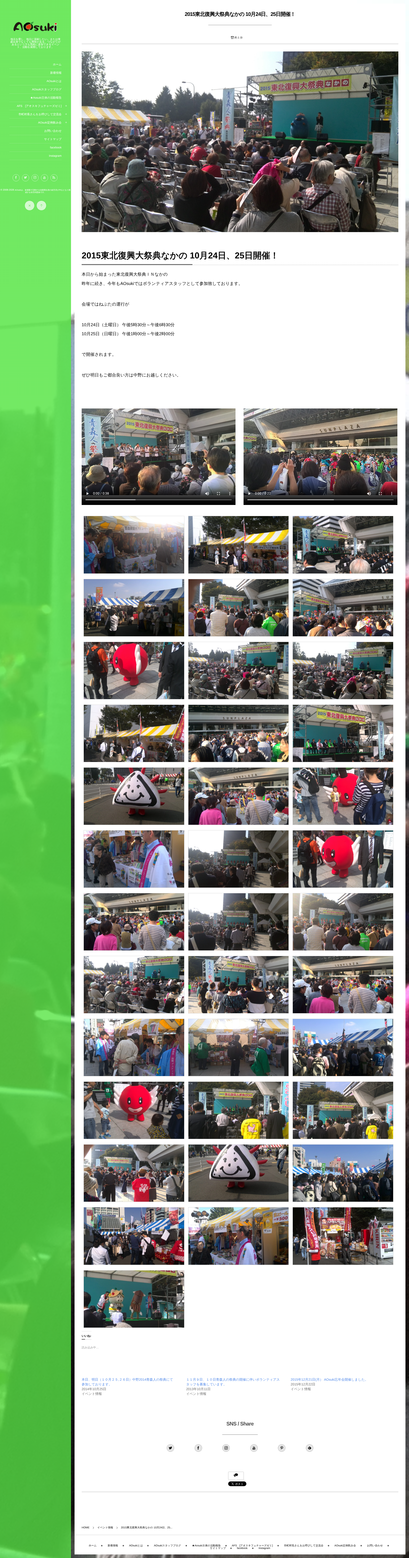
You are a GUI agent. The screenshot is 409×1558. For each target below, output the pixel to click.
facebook (56, 147)
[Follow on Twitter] (25, 177)
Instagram (55, 155)
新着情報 (56, 72)
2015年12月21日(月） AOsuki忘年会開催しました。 (329, 1379)
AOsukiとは (54, 81)
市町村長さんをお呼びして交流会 (40, 114)
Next (390, 1506)
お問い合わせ (53, 131)
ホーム (57, 64)
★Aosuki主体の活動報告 (46, 97)
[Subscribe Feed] (54, 177)
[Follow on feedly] (309, 1448)
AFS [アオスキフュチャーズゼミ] (39, 106)
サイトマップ (53, 139)
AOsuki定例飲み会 (50, 122)
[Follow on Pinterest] (281, 1448)
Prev (90, 1506)
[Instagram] (35, 177)
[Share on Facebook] (16, 177)
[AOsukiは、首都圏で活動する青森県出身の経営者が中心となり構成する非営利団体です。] (35, 32)
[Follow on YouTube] (254, 1448)
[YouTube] (44, 177)
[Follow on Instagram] (226, 1448)
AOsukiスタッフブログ (47, 89)
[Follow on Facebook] (198, 1448)
